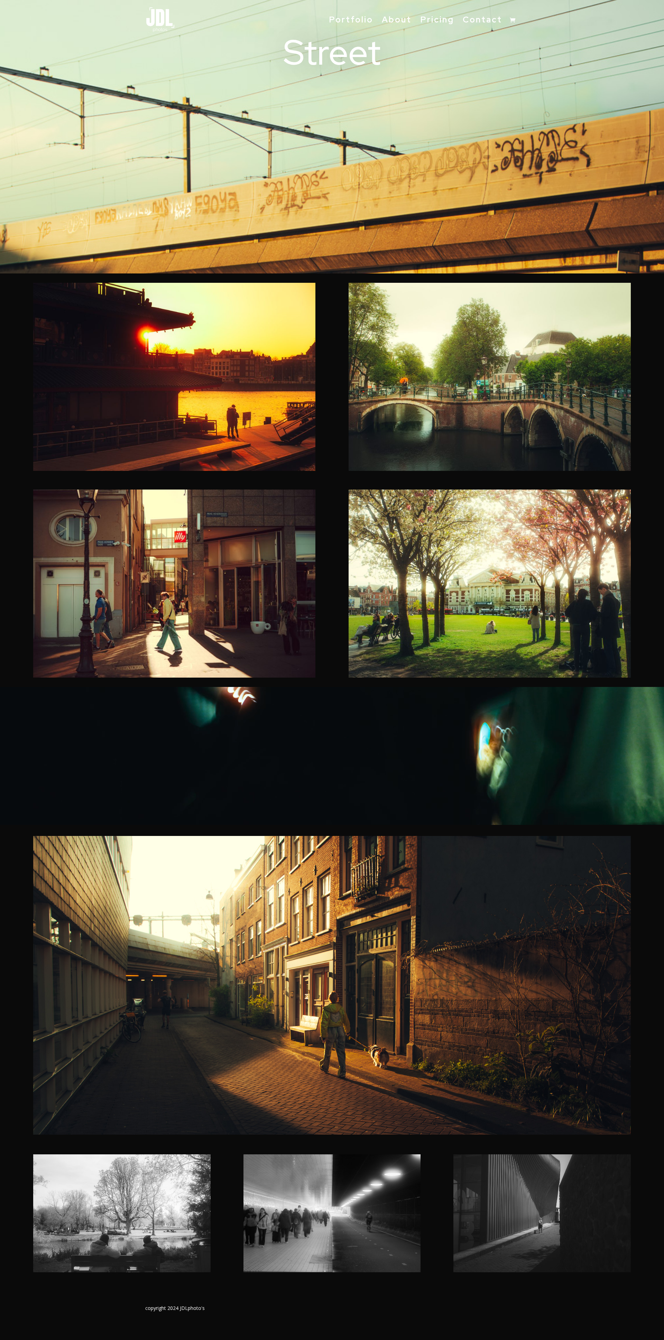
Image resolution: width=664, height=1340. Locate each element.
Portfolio (351, 21)
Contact (482, 21)
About (397, 21)
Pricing (437, 21)
